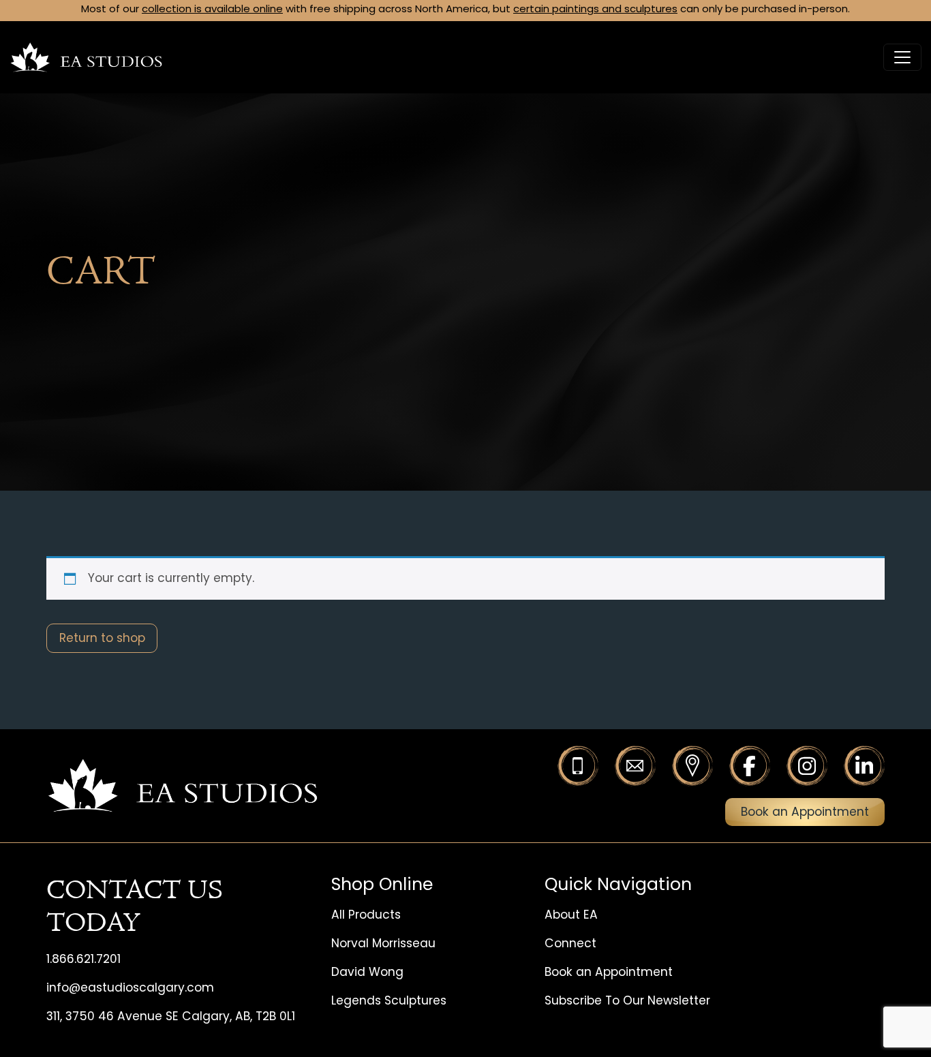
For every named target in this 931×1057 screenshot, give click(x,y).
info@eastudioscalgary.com (130, 988)
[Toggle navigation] (902, 57)
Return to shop (102, 639)
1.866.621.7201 (83, 960)
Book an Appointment (805, 812)
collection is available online (212, 10)
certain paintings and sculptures (595, 10)
